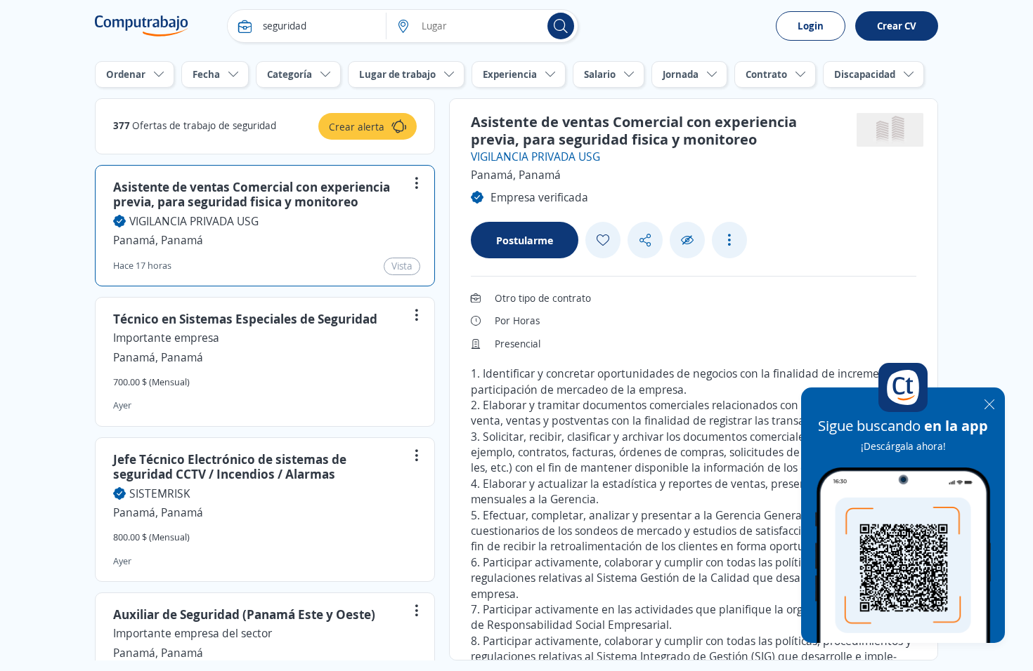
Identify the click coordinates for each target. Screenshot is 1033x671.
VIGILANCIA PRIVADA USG (194, 221)
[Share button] (645, 240)
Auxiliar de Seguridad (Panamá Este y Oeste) (244, 614)
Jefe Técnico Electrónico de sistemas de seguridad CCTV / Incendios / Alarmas (229, 467)
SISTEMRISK (159, 493)
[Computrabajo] (141, 25)
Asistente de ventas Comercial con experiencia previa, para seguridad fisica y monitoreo (251, 194)
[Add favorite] (603, 240)
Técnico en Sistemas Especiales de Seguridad (245, 318)
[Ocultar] (687, 240)
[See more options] (729, 240)
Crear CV (896, 25)
